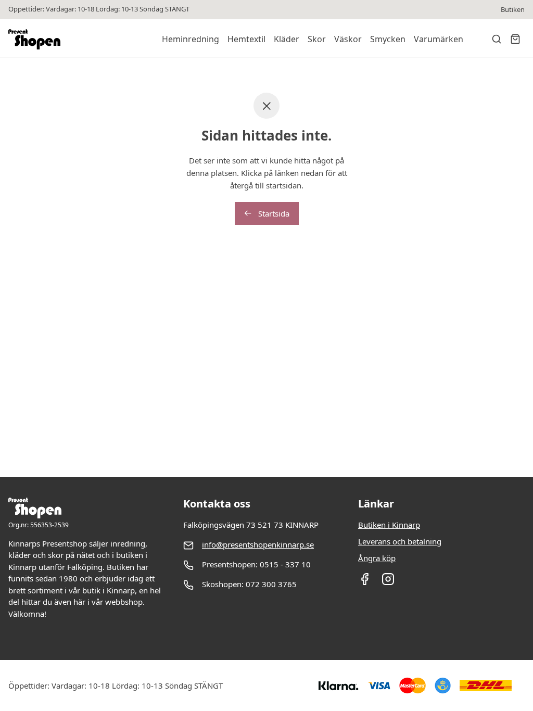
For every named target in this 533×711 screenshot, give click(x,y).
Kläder (286, 39)
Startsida (272, 213)
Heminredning (190, 39)
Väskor (348, 39)
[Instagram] (388, 582)
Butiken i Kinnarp (389, 524)
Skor (317, 39)
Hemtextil (246, 39)
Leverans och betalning (399, 541)
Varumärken (438, 39)
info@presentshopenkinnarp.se (258, 544)
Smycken (387, 39)
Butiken (513, 9)
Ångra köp (377, 558)
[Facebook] (364, 582)
